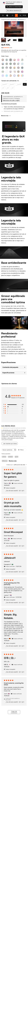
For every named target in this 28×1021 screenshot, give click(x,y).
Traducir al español (10, 488)
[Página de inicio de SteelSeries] (7, 15)
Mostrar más (13, 461)
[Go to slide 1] (3, 40)
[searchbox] (7, 450)
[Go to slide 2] (9, 40)
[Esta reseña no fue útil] (22, 490)
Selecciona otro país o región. (11, 100)
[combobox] (16, 464)
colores (4, 456)
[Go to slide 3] (14, 40)
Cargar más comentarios (14, 712)
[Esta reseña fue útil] (19, 490)
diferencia (4, 461)
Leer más (6, 635)
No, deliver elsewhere (13, 10)
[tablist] (12, 15)
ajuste (16, 456)
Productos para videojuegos (9, 19)
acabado (10, 456)
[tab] (12, 15)
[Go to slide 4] (20, 40)
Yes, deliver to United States (14, 6)
